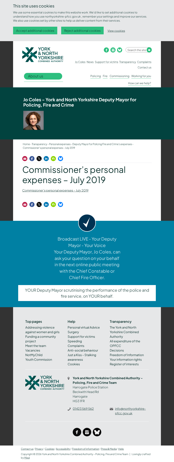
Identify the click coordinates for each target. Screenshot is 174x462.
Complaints (144, 61)
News (90, 61)
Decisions (117, 350)
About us (35, 76)
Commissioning (119, 76)
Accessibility (63, 448)
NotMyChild (33, 355)
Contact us (144, 67)
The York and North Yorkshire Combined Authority (124, 331)
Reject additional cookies (82, 30)
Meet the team (35, 346)
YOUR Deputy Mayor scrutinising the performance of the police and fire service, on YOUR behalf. (87, 293)
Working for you (141, 76)
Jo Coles (80, 61)
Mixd (27, 457)
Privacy (39, 448)
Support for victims (106, 61)
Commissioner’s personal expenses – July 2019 (55, 190)
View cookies (116, 30)
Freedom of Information (127, 355)
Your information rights (126, 359)
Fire (105, 76)
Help (121, 448)
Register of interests (124, 364)
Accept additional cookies (35, 30)
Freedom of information (85, 448)
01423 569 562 (83, 408)
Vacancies (32, 350)
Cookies (74, 364)
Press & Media (109, 448)
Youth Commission (38, 359)
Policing (95, 76)
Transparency (127, 61)
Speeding (75, 341)
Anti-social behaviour (83, 350)
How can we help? (139, 83)
